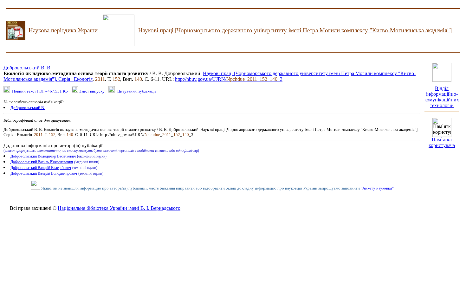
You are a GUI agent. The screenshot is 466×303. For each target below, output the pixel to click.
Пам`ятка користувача (442, 142)
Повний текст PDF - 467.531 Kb (39, 91)
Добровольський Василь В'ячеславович (41, 162)
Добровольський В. (27, 107)
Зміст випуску (92, 91)
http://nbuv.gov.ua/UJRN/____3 (228, 79)
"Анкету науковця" (377, 188)
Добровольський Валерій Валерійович (40, 167)
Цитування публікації (136, 91)
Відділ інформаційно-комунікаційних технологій (441, 97)
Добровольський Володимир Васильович (43, 156)
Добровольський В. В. (27, 67)
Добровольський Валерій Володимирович (43, 173)
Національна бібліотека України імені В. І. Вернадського (119, 208)
